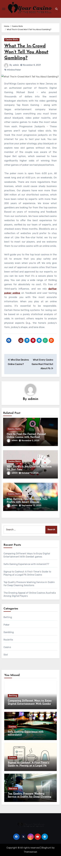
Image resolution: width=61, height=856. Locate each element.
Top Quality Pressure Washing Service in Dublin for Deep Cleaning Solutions (29, 796)
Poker (7, 624)
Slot (6, 654)
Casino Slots (11, 39)
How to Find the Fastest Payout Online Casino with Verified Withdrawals (26, 437)
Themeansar (30, 851)
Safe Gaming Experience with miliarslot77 (26, 564)
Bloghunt (46, 847)
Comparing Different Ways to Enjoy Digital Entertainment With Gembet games (30, 704)
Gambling (9, 632)
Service (13, 788)
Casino (7, 647)
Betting (8, 617)
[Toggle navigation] (3, 9)
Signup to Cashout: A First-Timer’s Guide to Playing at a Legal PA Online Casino (28, 766)
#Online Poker (14, 70)
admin (16, 65)
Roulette (8, 639)
